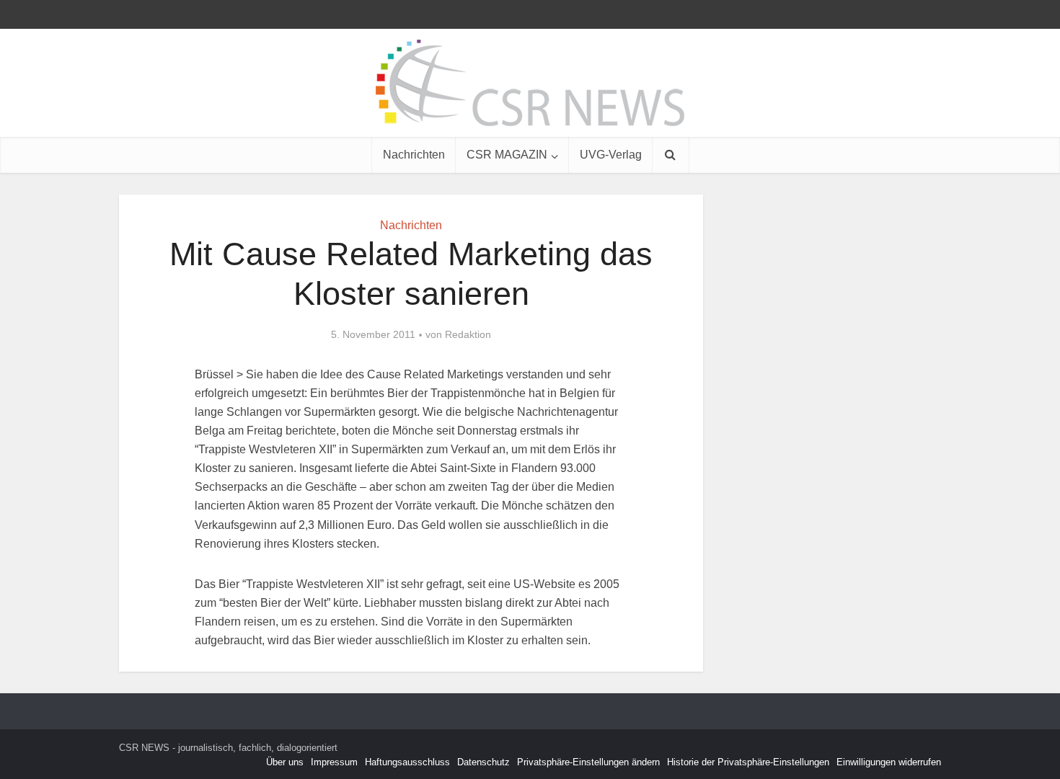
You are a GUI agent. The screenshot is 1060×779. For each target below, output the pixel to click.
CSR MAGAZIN (507, 154)
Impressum (334, 762)
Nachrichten (414, 154)
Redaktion (468, 334)
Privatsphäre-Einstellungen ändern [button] (588, 762)
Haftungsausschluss (407, 762)
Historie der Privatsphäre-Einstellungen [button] (748, 762)
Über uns (285, 762)
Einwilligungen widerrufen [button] (888, 762)
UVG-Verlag (611, 154)
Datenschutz (483, 762)
